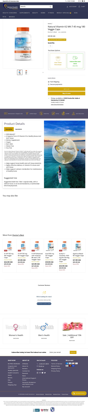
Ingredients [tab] (18, 129)
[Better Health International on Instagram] (37, 373)
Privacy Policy (55, 371)
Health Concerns (10, 13)
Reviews (25, 368)
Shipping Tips (12, 385)
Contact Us (26, 371)
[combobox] (36, 6)
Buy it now (66, 93)
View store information (57, 104)
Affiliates (25, 364)
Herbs (43, 13)
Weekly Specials (13, 370)
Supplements (25, 13)
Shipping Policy (56, 368)
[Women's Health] (16, 326)
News (24, 376)
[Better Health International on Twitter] (45, 373)
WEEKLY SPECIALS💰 (64, 13)
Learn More (51, 78)
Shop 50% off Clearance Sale (11, 1)
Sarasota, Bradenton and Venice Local (29, 383)
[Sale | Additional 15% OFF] (72, 326)
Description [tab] (9, 129)
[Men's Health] (44, 326)
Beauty (35, 13)
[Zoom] (23, 43)
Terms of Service (56, 364)
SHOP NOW (16, 338)
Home (49, 23)
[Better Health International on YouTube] (42, 373)
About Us (25, 366)
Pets (4, 17)
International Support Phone (29, 379)
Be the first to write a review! (44, 303)
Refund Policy (55, 366)
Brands (12, 17)
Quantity (51, 43)
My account (26, 387)
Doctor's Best (52, 32)
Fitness (51, 13)
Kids (76, 13)
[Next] (42, 72)
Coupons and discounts (12, 367)
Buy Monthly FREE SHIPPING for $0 (57, 39)
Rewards (25, 373)
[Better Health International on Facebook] (40, 373)
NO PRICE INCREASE (14, 364)
